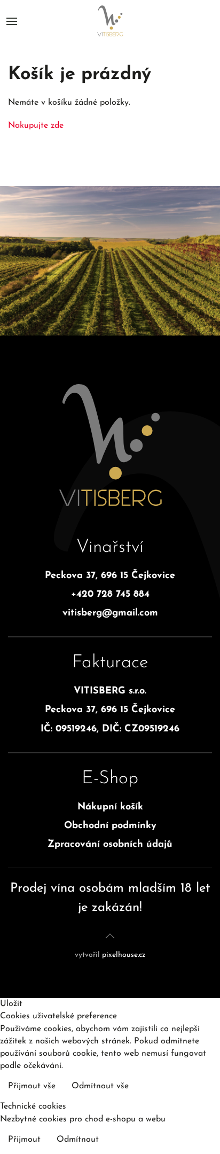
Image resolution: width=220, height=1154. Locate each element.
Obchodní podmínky (110, 826)
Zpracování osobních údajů (110, 844)
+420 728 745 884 (110, 594)
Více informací (183, 1087)
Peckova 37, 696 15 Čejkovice (110, 576)
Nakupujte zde (36, 125)
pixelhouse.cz (123, 955)
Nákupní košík (110, 807)
